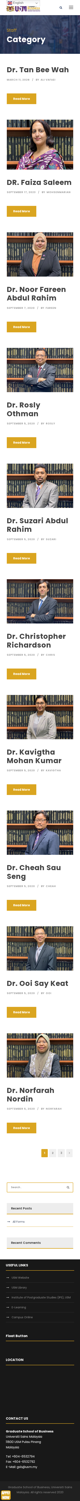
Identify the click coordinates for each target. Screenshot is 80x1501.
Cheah (51, 886)
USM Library (19, 1287)
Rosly (50, 423)
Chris (50, 655)
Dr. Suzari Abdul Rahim (37, 525)
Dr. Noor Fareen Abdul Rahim (36, 293)
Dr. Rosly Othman (23, 409)
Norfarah (54, 1109)
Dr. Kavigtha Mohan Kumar (34, 756)
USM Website (20, 1278)
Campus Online (22, 1317)
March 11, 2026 (18, 80)
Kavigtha (53, 770)
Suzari (51, 539)
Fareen (51, 308)
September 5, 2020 (21, 423)
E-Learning (19, 1307)
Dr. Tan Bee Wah (38, 70)
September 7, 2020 (21, 308)
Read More (21, 99)
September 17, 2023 (21, 192)
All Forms (19, 1222)
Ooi (48, 993)
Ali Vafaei (48, 80)
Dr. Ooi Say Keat (37, 983)
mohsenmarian (59, 192)
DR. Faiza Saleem (39, 182)
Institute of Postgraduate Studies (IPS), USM (41, 1297)
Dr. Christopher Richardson (36, 640)
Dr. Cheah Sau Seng (34, 872)
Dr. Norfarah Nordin (31, 1094)
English (17, 2)
